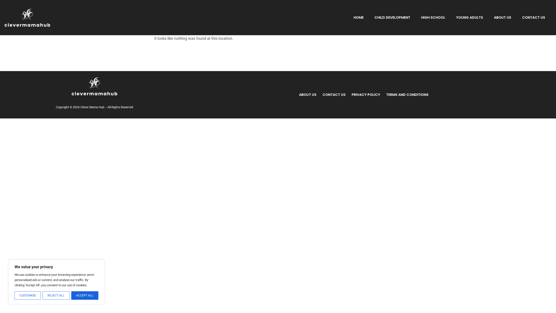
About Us (502, 17)
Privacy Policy (366, 94)
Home (359, 17)
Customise (28, 295)
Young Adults (469, 17)
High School (433, 17)
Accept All (84, 295)
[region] (56, 282)
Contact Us (533, 17)
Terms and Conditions (407, 94)
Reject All (56, 295)
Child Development (392, 17)
